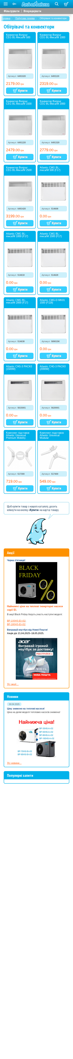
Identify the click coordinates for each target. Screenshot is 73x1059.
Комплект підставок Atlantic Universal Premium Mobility (17, 435)
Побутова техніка (25, 18)
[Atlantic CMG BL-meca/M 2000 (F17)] (19, 323)
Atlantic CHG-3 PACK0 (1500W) (19, 367)
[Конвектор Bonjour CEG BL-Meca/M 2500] (19, 191)
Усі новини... (14, 763)
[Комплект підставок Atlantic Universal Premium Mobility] (19, 456)
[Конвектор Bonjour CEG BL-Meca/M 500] (19, 58)
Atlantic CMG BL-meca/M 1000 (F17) (17, 235)
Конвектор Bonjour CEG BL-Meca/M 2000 (52, 102)
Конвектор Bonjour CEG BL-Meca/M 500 (18, 36)
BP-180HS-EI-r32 (16, 624)
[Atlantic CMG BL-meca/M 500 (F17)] (53, 191)
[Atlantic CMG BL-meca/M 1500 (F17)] (53, 257)
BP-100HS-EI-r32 (16, 620)
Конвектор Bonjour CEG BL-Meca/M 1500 (19, 102)
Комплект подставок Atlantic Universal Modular (52, 435)
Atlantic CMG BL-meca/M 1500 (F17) (51, 235)
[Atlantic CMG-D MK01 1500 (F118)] (53, 323)
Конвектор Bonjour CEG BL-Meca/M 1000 (52, 36)
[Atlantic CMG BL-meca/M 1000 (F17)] (19, 257)
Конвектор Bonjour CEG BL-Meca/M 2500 (19, 169)
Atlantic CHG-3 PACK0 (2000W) (53, 367)
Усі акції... (13, 684)
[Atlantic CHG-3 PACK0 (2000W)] (53, 390)
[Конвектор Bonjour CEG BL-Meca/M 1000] (53, 58)
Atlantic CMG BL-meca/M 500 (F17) (50, 169)
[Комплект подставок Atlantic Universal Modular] (53, 456)
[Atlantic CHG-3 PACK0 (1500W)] (19, 390)
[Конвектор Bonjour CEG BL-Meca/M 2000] (53, 125)
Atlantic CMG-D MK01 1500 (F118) (52, 301)
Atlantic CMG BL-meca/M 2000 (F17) (17, 301)
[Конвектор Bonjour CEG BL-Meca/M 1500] (19, 125)
